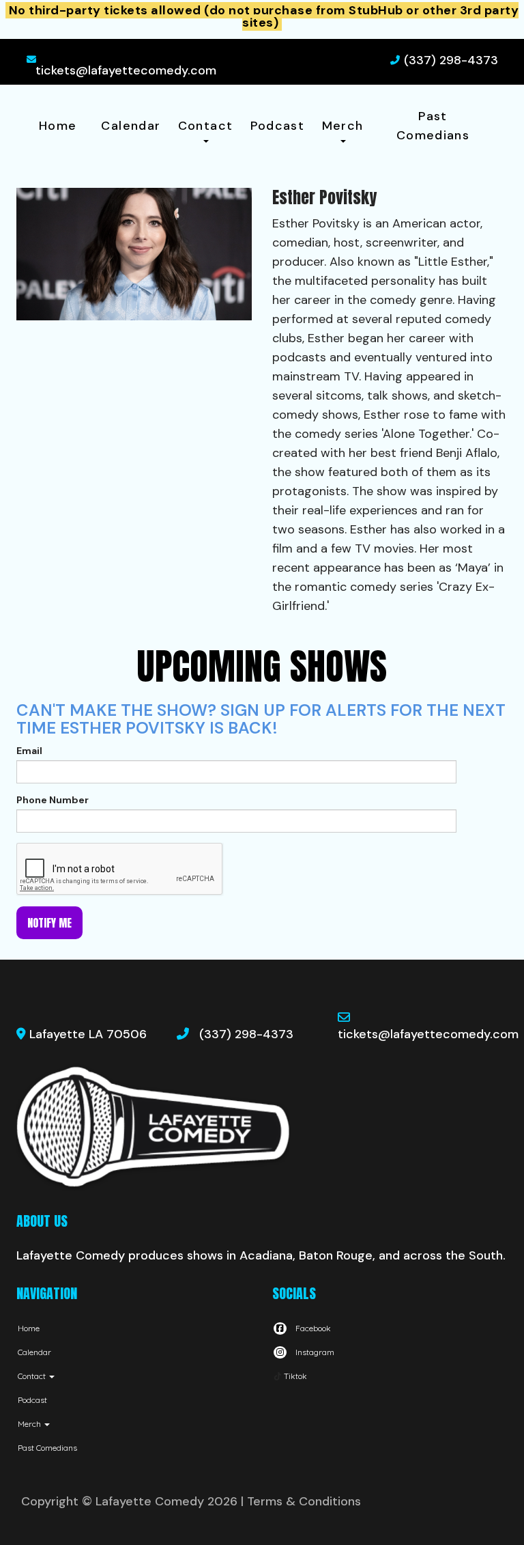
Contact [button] (205, 125)
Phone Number (52, 800)
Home (57, 125)
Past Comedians (432, 125)
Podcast (277, 125)
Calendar (130, 125)
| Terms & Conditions (301, 1501)
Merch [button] (343, 125)
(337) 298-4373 (451, 60)
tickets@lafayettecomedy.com (125, 70)
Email (29, 750)
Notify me (49, 923)
